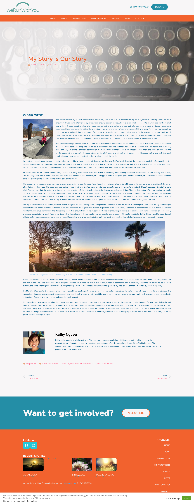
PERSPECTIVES (79, 18)
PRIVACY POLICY (162, 485)
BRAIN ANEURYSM (50, 363)
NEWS (127, 18)
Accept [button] (186, 498)
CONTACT (139, 18)
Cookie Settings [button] (173, 498)
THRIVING (108, 363)
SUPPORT (99, 363)
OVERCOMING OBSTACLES (82, 363)
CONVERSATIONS (99, 18)
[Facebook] (26, 445)
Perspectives (31, 363)
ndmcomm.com (70, 483)
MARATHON (64, 363)
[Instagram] (33, 445)
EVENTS (115, 18)
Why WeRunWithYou (30, 475)
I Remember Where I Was (105, 475)
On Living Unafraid (78, 475)
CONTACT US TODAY (139, 7)
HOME (52, 18)
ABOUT (64, 18)
